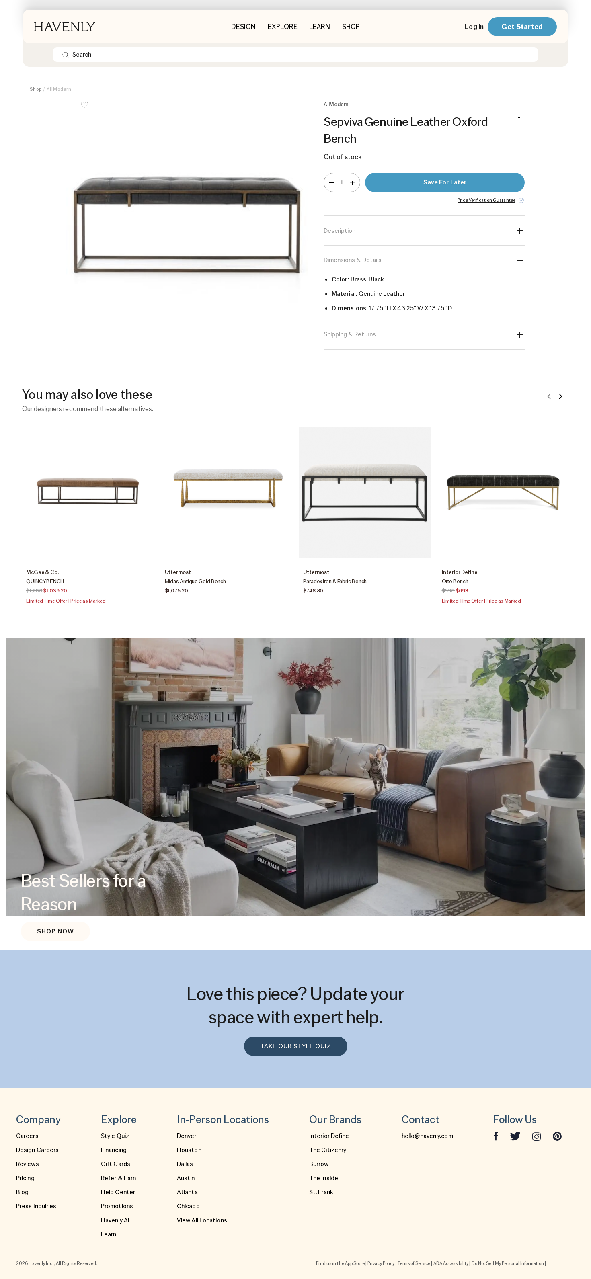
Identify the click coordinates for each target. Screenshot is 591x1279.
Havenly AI (115, 1220)
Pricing (25, 1178)
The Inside (323, 1178)
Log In (474, 27)
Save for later (444, 182)
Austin (186, 1178)
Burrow (319, 1164)
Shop (36, 89)
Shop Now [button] (55, 931)
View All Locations (202, 1220)
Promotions (117, 1206)
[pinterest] (557, 1136)
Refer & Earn (118, 1178)
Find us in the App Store (340, 1263)
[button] (187, 225)
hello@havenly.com (427, 1136)
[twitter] (515, 1136)
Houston (189, 1150)
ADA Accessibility (451, 1263)
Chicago (188, 1206)
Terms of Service (414, 1263)
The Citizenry (327, 1150)
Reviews (27, 1164)
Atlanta (187, 1192)
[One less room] (331, 182)
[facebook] (495, 1136)
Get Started (522, 26)
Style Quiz (115, 1136)
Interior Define (329, 1136)
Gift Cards (115, 1164)
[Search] (66, 54)
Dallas (185, 1164)
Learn (109, 1234)
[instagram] (536, 1136)
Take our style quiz (295, 1046)
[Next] (560, 396)
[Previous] (549, 396)
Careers (27, 1136)
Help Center (118, 1192)
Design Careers (37, 1150)
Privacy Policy (380, 1263)
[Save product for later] (84, 110)
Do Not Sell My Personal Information (508, 1263)
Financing (114, 1150)
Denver (187, 1136)
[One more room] (352, 182)
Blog (22, 1192)
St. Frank (321, 1192)
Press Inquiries (36, 1206)
